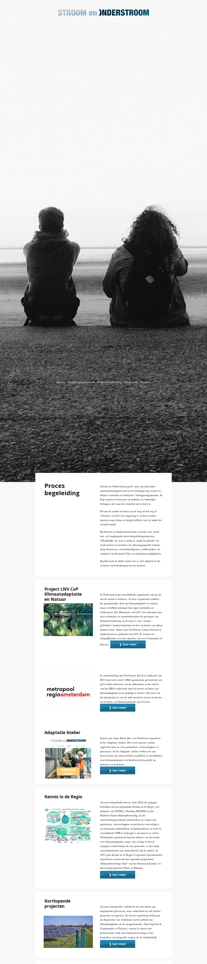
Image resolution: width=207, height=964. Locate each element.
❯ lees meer (128, 644)
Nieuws (145, 382)
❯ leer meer (117, 770)
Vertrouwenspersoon (81, 382)
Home (61, 382)
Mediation (131, 382)
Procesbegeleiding (109, 382)
